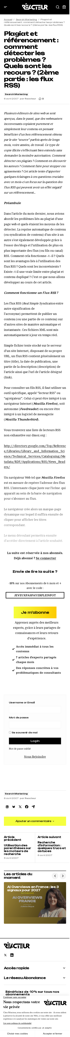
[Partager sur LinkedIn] (7, 807)
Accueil (8, 19)
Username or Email (22, 702)
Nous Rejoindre (35, 756)
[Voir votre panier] (64, 7)
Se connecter (46, 558)
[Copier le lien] (33, 807)
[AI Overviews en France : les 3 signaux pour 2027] (35, 903)
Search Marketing (26, 19)
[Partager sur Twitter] (20, 807)
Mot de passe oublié (20, 748)
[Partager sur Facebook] (26, 807)
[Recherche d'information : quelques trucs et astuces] (50, 847)
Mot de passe (18, 717)
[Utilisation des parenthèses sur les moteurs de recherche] (19, 847)
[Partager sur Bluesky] (13, 807)
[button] (5, 7)
